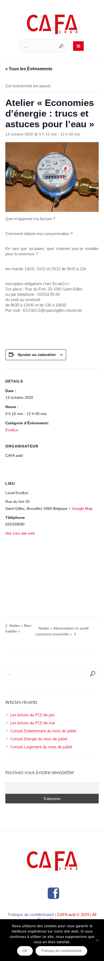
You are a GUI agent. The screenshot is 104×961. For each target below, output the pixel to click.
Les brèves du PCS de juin (32, 715)
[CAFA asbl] (52, 24)
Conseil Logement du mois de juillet (41, 747)
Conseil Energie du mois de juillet (38, 739)
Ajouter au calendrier (37, 354)
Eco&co (11, 430)
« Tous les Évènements (28, 69)
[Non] (97, 940)
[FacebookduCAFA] (53, 893)
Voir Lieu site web (20, 533)
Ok (25, 951)
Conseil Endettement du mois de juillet (43, 731)
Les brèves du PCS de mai (32, 723)
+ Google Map (81, 508)
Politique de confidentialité (31, 914)
